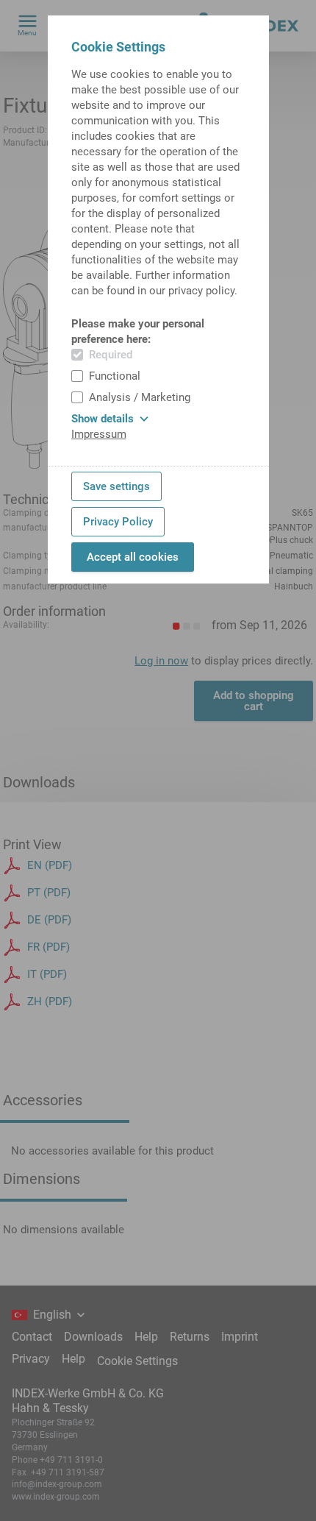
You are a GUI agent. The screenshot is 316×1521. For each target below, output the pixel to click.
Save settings (116, 486)
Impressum (98, 434)
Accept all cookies (133, 557)
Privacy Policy (118, 521)
